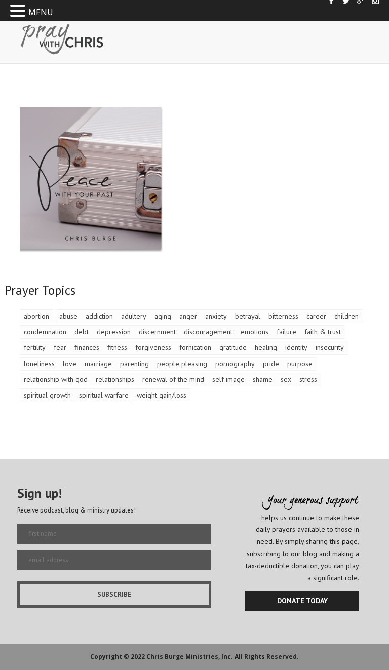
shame (263, 379)
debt (81, 331)
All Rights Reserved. (267, 656)
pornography (235, 363)
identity (296, 347)
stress (308, 379)
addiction (99, 316)
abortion (36, 316)
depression (114, 331)
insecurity (330, 347)
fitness (117, 347)
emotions (254, 331)
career (316, 316)
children (346, 316)
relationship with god (56, 379)
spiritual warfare (104, 395)
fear (60, 347)
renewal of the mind (173, 379)
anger (188, 316)
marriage (98, 363)
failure (286, 331)
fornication (195, 347)
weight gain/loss (161, 395)
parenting (134, 363)
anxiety (216, 316)
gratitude (233, 347)
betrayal (247, 316)
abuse (68, 316)
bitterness (283, 316)
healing (266, 347)
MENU (40, 12)
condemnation (45, 331)
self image (228, 379)
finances (86, 347)
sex (286, 379)
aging (162, 316)
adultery (133, 316)
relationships (115, 379)
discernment (157, 331)
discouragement (208, 331)
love (69, 363)
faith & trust (322, 331)
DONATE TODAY (302, 600)
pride (271, 363)
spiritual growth (47, 395)
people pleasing (182, 363)
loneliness (39, 363)
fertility (35, 347)
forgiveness (153, 347)
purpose (300, 363)
